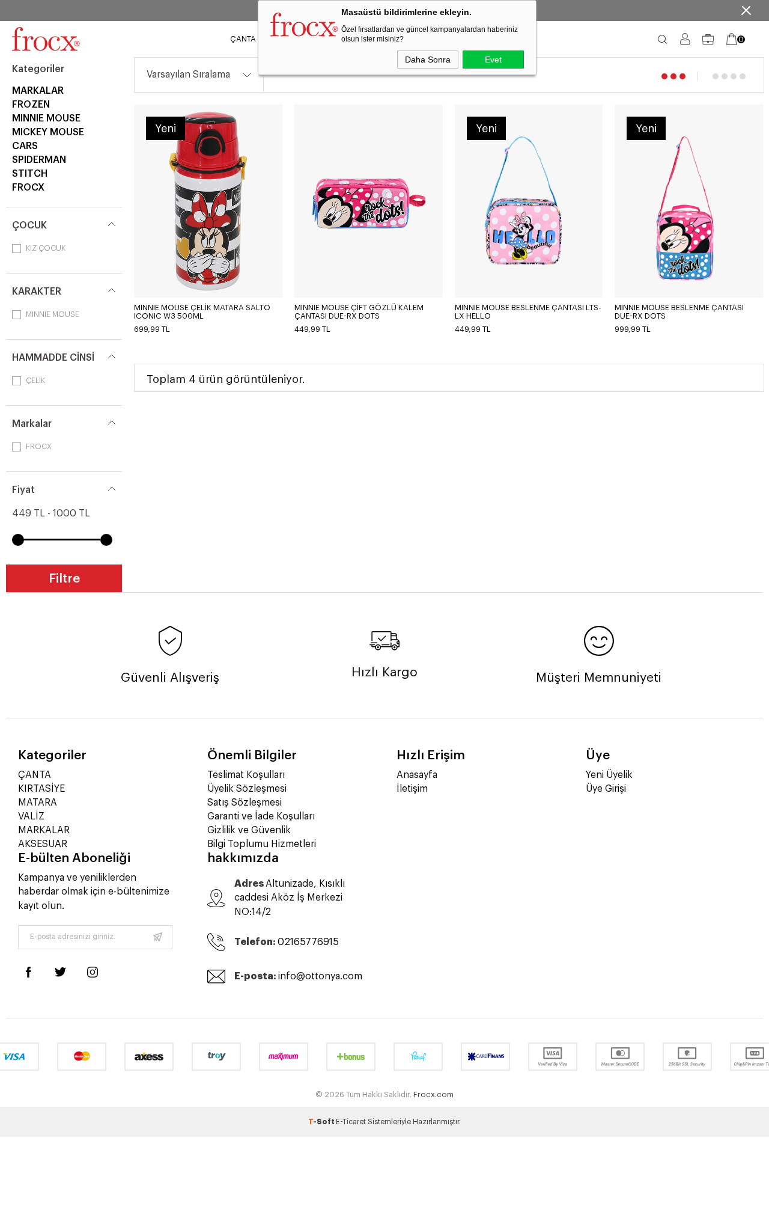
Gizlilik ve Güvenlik (249, 830)
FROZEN (31, 104)
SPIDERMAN (39, 160)
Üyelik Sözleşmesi (247, 789)
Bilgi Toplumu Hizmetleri (261, 844)
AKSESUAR (42, 844)
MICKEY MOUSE (48, 132)
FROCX (28, 187)
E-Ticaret (351, 1121)
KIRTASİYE (41, 789)
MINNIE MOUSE (46, 118)
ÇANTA (243, 39)
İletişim (412, 789)
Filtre (64, 578)
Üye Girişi (606, 789)
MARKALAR (38, 91)
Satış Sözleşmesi (244, 802)
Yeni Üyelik (609, 775)
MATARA (37, 802)
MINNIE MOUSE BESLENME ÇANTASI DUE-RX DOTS (679, 312)
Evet (493, 59)
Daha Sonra (428, 59)
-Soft (322, 1121)
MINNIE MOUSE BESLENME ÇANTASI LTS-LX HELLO (528, 312)
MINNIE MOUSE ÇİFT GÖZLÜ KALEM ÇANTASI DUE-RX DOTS (359, 312)
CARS (25, 146)
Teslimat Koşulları (246, 775)
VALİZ (31, 816)
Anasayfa (417, 775)
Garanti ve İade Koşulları (261, 816)
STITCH (29, 174)
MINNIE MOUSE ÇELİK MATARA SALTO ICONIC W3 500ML (202, 312)
